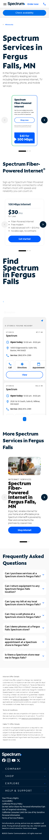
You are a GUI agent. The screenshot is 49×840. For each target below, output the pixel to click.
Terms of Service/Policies (12, 818)
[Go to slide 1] (22, 151)
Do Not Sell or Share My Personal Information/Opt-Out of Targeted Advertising (24, 808)
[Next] (44, 120)
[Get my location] (42, 320)
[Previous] (4, 120)
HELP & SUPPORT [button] (18, 790)
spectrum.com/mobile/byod (32, 718)
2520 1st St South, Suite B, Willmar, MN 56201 (25, 402)
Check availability (24, 12)
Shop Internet (24, 530)
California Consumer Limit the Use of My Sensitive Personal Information (23, 813)
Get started (24, 238)
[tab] (24, 768)
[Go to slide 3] (29, 151)
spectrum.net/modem (21, 699)
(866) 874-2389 (20, 355)
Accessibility (7, 801)
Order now (33, 4)
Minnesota (9, 24)
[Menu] (4, 4)
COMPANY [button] (13, 768)
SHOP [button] (9, 776)
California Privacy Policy (12, 803)
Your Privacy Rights (10, 798)
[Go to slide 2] (27, 151)
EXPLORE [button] (12, 783)
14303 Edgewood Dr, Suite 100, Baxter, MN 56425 (23, 349)
